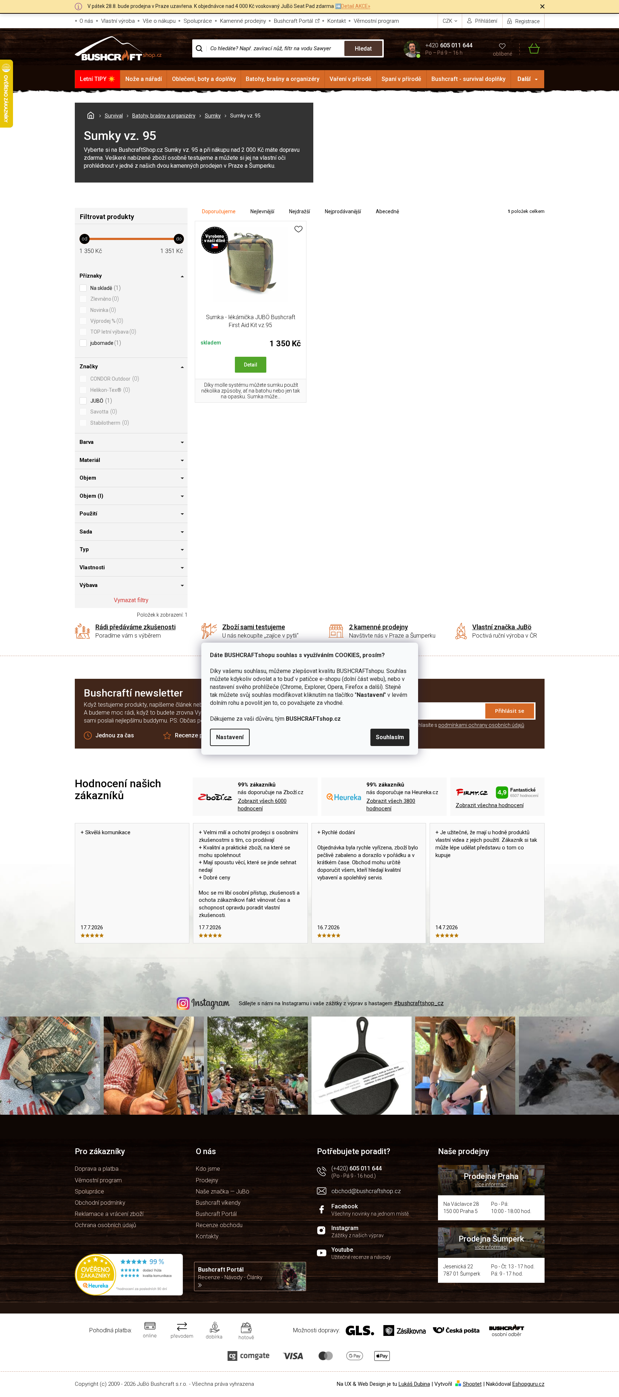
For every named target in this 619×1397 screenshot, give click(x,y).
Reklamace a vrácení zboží (109, 1213)
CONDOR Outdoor (113, 378)
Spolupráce (198, 21)
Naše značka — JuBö (222, 1191)
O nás (86, 21)
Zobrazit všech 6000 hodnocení (262, 805)
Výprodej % (105, 320)
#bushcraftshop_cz (419, 1003)
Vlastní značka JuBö (502, 627)
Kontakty (207, 1236)
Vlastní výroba (118, 21)
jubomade (104, 342)
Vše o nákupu (159, 21)
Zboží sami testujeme (253, 627)
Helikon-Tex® (109, 389)
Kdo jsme (208, 1168)
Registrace (527, 21)
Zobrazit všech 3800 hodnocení (390, 805)
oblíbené (502, 54)
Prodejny (207, 1180)
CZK (448, 21)
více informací (491, 1184)
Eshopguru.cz (528, 1384)
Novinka (102, 310)
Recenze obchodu (219, 1225)
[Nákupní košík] (529, 48)
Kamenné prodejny (243, 21)
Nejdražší (299, 211)
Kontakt (336, 21)
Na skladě (104, 287)
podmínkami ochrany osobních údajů (481, 725)
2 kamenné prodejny (378, 627)
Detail (250, 365)
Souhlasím (390, 737)
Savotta (102, 411)
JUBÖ (100, 400)
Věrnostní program (376, 21)
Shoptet (472, 1384)
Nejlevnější (262, 211)
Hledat (363, 48)
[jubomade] (251, 268)
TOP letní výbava (112, 331)
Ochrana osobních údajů (105, 1225)
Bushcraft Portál (293, 21)
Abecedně (387, 211)
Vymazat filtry (131, 600)
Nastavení (230, 737)
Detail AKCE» (355, 6)
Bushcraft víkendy (218, 1202)
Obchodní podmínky (100, 1202)
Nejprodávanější (343, 211)
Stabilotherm (108, 422)
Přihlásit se (509, 710)
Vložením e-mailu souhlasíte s (446, 725)
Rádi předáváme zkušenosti (135, 627)
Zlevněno (103, 298)
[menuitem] (97, 79)
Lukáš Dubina (414, 1384)
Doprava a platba (97, 1168)
